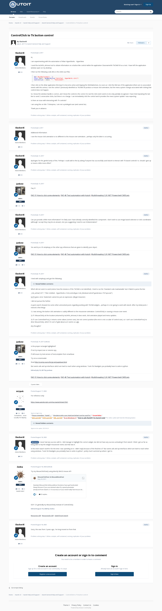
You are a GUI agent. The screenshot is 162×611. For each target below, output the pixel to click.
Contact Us (87, 605)
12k (18, 413)
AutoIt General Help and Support (38, 44)
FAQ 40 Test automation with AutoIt (75, 195)
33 (24, 489)
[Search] (150, 11)
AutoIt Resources (32, 12)
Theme (66, 605)
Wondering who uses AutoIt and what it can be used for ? (72, 415)
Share (131, 43)
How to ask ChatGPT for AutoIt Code (91, 418)
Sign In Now (114, 574)
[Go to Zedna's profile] (20, 475)
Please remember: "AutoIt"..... (41, 415)
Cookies (96, 605)
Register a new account (47, 574)
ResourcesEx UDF (48, 516)
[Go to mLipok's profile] (20, 399)
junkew (19, 183)
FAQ (44, 12)
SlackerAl (23, 41)
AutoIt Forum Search (61, 516)
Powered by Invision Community (81, 608)
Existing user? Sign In (132, 4)
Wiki (21, 12)
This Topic (142, 12)
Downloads (22, 17)
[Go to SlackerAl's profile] (13, 42)
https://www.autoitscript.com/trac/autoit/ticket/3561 (49, 402)
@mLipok (35, 442)
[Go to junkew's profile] (20, 191)
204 (21, 72)
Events (32, 17)
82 (24, 413)
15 (24, 206)
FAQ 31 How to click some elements (45, 195)
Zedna (20, 467)
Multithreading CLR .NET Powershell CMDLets (110, 195)
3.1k (18, 206)
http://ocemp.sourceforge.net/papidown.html (51, 362)
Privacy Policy (76, 605)
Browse (13, 12)
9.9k (18, 489)
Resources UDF (36, 516)
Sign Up (148, 4)
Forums (12, 17)
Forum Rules (43, 17)
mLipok (20, 391)
